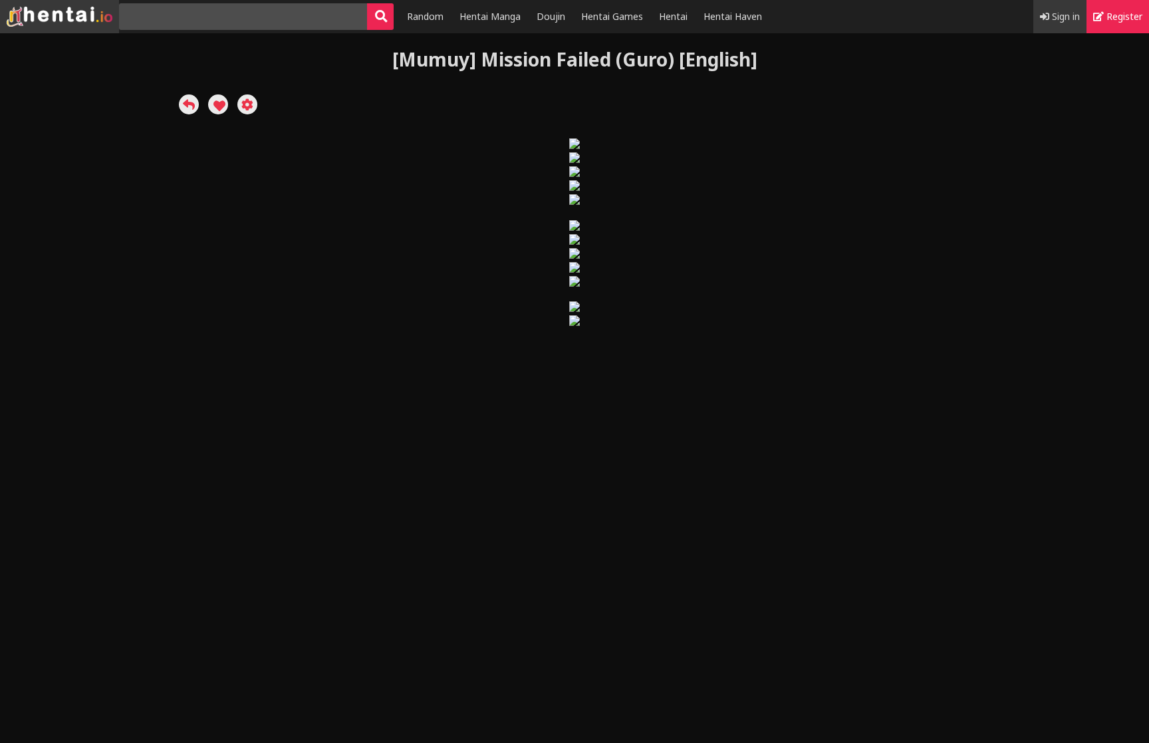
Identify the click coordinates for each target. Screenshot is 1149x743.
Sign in (1064, 16)
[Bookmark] (218, 104)
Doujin (551, 16)
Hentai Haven (732, 16)
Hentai (673, 16)
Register (1123, 16)
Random (425, 16)
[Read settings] (247, 104)
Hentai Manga (490, 16)
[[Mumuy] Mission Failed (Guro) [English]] (189, 104)
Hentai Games (612, 16)
